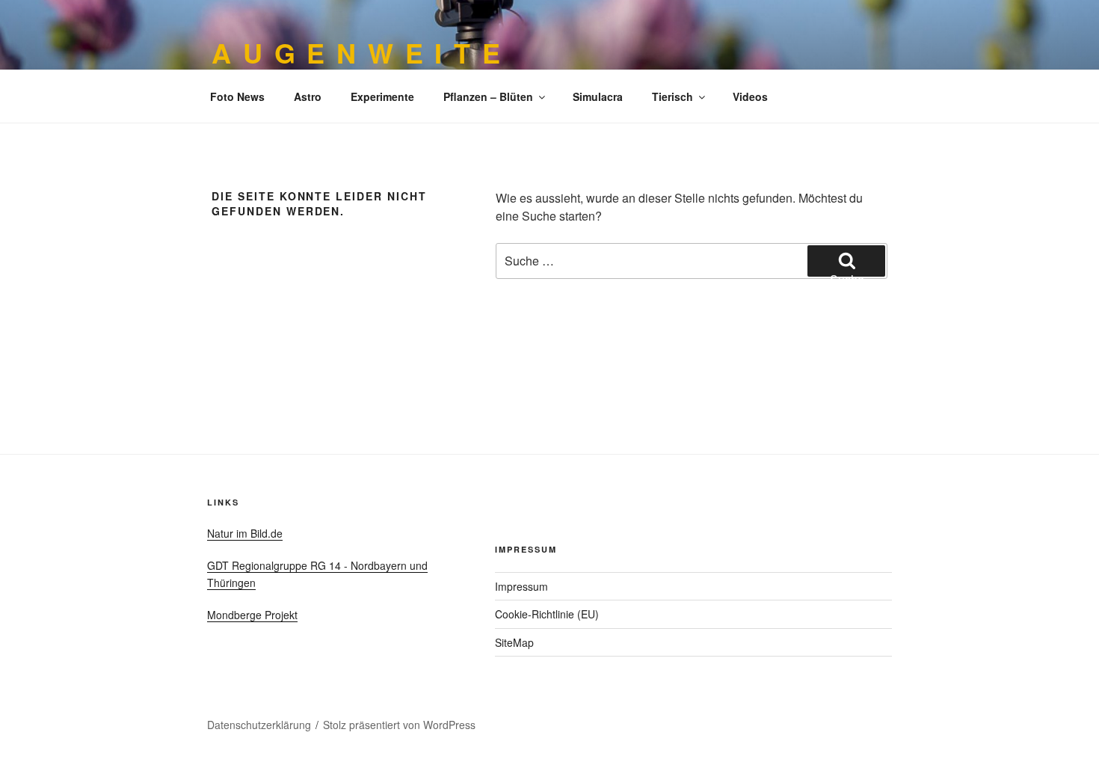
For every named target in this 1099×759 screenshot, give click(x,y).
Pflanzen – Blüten (488, 96)
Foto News (237, 96)
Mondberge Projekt (252, 614)
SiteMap (514, 642)
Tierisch (672, 96)
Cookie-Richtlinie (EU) (547, 613)
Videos (750, 96)
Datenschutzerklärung (259, 724)
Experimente (382, 96)
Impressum (521, 586)
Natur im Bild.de (245, 533)
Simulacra (598, 96)
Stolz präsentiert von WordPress (399, 724)
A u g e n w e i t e (357, 52)
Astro (307, 96)
